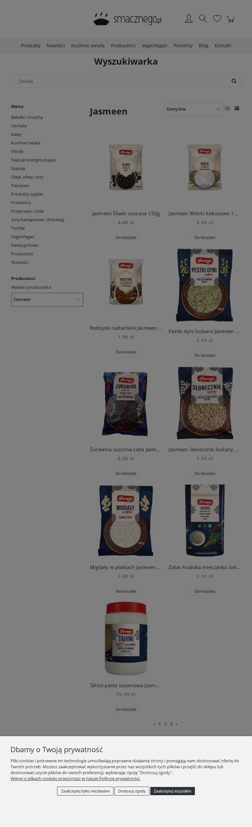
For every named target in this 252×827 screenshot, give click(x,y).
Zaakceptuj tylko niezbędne (85, 791)
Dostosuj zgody (132, 791)
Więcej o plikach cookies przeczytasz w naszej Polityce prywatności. (75, 778)
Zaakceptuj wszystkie (172, 791)
